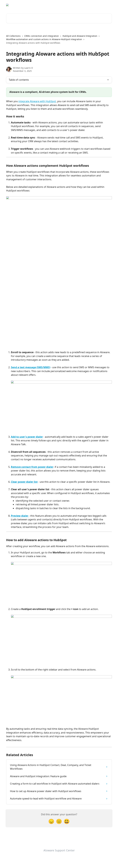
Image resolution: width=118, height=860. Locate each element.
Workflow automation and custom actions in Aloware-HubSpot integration (44, 39)
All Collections (13, 35)
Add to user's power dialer (27, 436)
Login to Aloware (101, 5)
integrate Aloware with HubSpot (37, 101)
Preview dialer (20, 515)
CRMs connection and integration (41, 35)
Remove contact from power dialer (32, 467)
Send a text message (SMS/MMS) (30, 367)
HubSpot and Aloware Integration (80, 35)
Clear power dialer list (24, 481)
